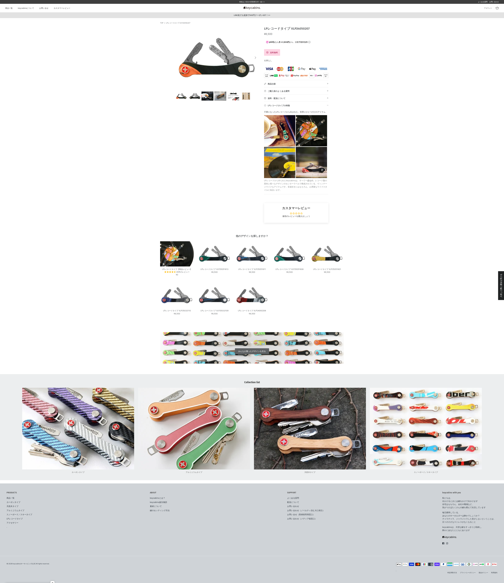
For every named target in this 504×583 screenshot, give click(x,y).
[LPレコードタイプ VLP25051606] (289, 253)
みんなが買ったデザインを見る (252, 351)
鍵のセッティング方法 (160, 510)
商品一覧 (9, 8)
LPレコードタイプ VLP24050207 (178, 23)
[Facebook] (443, 543)
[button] (170, 272)
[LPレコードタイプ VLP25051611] (252, 253)
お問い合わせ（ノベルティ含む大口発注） (306, 510)
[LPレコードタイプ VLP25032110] (177, 295)
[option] (217, 58)
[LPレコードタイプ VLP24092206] (252, 295)
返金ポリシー (483, 573)
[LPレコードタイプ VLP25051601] (327, 253)
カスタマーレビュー (62, 8)
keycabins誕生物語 (158, 502)
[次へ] (255, 58)
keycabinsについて (26, 8)
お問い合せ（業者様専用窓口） (301, 514)
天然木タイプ (12, 506)
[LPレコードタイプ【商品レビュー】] (177, 253)
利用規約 (494, 573)
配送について (293, 502)
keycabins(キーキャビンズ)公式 (24, 564)
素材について (156, 506)
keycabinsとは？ (157, 498)
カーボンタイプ (13, 502)
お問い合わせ (494, 2)
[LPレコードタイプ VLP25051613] (214, 253)
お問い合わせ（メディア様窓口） (302, 518)
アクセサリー (12, 523)
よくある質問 (482, 2)
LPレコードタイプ (15, 518)
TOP (161, 23)
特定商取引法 (452, 573)
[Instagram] (447, 543)
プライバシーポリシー (468, 573)
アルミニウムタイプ (15, 510)
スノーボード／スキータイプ (19, 514)
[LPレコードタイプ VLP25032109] (214, 295)
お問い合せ (43, 8)
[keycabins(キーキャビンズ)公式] (252, 8)
